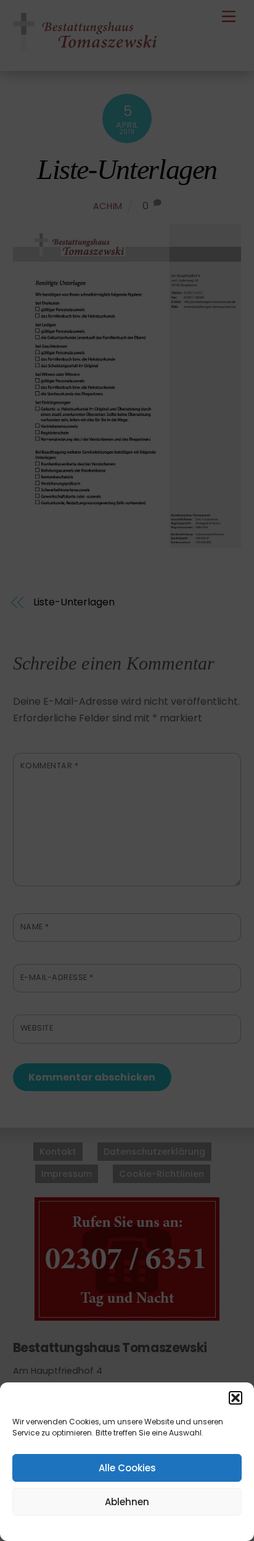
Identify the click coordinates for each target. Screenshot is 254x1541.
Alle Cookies (127, 1467)
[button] (235, 1398)
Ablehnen (127, 1501)
